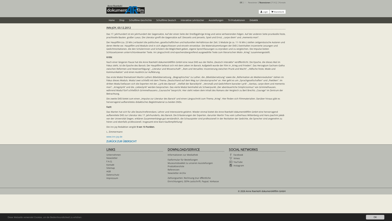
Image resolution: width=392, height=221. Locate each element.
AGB (108, 171)
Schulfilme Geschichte (140, 20)
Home (112, 20)
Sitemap (110, 168)
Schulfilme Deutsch (166, 20)
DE (241, 2)
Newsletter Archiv (177, 173)
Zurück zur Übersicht (121, 141)
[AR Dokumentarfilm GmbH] (125, 11)
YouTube (238, 162)
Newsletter (252, 3)
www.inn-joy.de (114, 136)
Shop (121, 20)
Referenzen (173, 169)
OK (375, 217)
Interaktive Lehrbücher (192, 20)
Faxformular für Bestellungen (183, 159)
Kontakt (282, 3)
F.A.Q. (274, 3)
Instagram (239, 165)
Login (265, 11)
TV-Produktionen (236, 20)
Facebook (238, 154)
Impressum (112, 178)
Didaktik (254, 20)
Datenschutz (112, 174)
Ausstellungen (216, 20)
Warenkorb (278, 11)
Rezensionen (264, 3)
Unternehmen (113, 154)
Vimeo (237, 158)
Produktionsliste (176, 166)
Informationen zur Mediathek (183, 154)
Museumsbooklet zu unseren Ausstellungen (190, 163)
